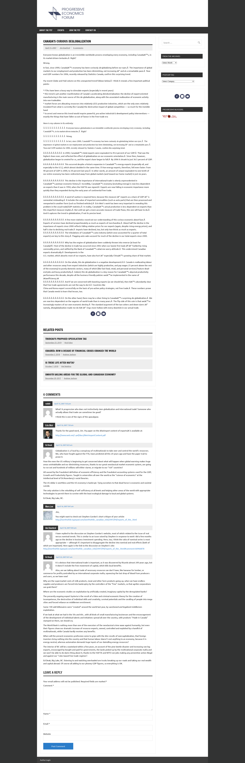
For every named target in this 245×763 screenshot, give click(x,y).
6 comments (78, 48)
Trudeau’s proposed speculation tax (66, 338)
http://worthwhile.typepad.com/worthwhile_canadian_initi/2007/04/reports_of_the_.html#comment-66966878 (93, 548)
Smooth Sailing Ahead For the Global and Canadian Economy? (80, 374)
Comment (48, 685)
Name (46, 714)
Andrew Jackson (69, 354)
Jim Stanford (65, 48)
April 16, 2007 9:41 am (65, 506)
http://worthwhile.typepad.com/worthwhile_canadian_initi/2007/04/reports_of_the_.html (96, 519)
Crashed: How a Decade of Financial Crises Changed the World (80, 350)
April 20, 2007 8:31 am (64, 557)
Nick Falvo (68, 342)
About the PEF (45, 30)
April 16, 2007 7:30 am (65, 425)
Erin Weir (49, 425)
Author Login (45, 760)
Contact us (90, 30)
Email (46, 724)
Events (61, 30)
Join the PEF (74, 30)
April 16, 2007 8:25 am (64, 445)
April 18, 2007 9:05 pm (68, 528)
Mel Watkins (66, 366)
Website (47, 734)
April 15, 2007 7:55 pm (62, 404)
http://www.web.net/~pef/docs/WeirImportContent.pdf (81, 435)
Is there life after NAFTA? (59, 362)
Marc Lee (49, 506)
